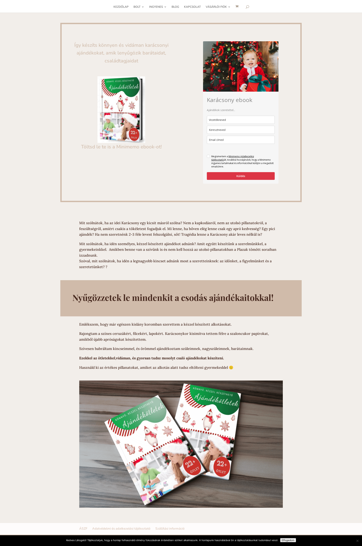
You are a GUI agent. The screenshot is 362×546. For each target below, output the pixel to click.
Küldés (240, 176)
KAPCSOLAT (192, 7)
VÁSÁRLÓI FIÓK (216, 7)
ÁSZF (83, 528)
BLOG (175, 7)
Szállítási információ (170, 528)
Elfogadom (288, 540)
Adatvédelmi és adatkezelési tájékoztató (121, 528)
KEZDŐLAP (121, 7)
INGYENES (156, 7)
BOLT (136, 7)
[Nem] (357, 541)
